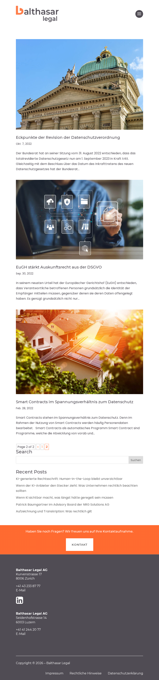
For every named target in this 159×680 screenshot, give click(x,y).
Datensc (114, 673)
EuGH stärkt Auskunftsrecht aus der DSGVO (59, 267)
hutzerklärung (132, 673)
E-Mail (20, 590)
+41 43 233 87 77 (28, 586)
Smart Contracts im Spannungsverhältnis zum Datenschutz (74, 402)
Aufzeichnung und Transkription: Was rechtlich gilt (54, 511)
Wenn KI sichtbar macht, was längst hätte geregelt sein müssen (64, 497)
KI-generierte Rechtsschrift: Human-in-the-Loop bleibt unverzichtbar (69, 479)
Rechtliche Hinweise (89, 673)
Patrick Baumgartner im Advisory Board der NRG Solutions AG (62, 504)
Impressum (57, 673)
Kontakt (79, 544)
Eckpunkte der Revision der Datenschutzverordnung (68, 137)
